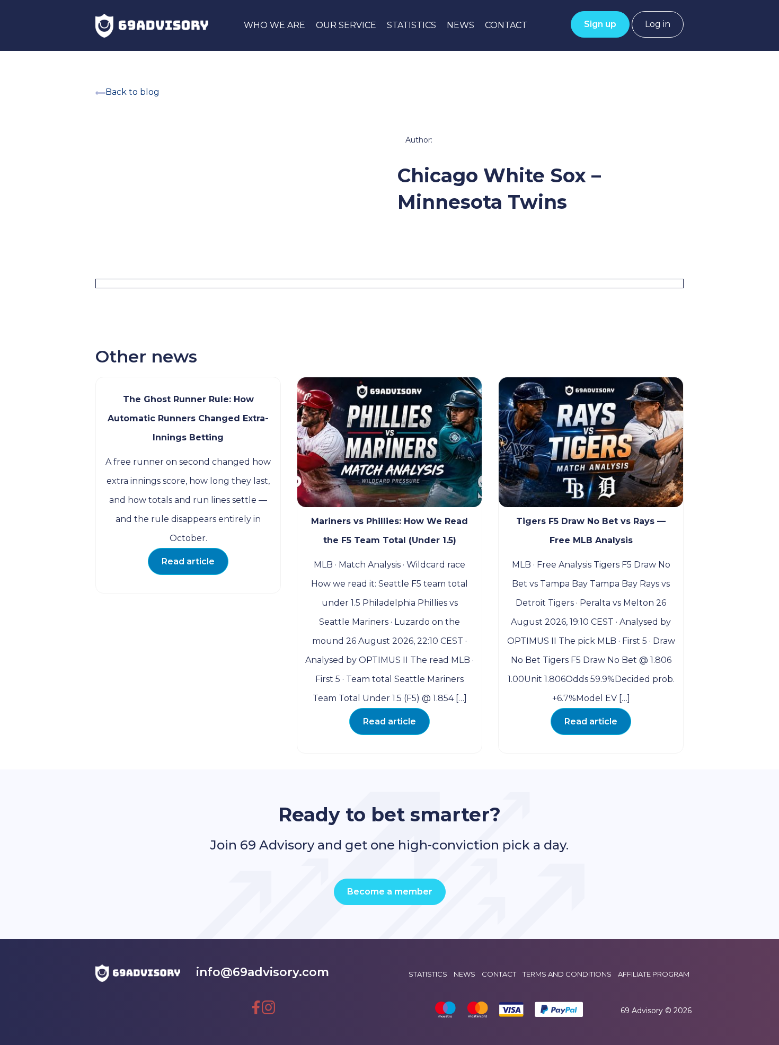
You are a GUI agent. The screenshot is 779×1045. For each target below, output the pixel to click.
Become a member (389, 892)
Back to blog (132, 92)
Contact (506, 25)
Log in (657, 24)
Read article (188, 561)
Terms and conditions (567, 974)
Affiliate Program (653, 974)
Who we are (274, 25)
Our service (346, 25)
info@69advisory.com (262, 972)
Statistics (411, 25)
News (460, 25)
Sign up (600, 24)
